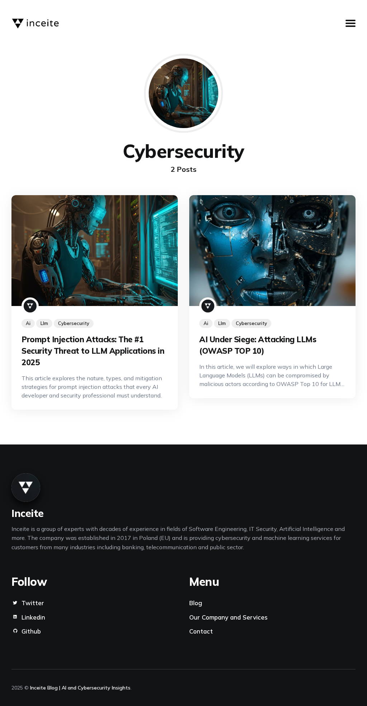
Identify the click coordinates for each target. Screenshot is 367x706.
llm (44, 323)
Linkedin (33, 617)
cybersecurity (73, 323)
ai (28, 323)
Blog (195, 603)
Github (31, 631)
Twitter (33, 603)
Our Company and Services (228, 617)
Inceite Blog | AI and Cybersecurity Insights (80, 687)
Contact (201, 631)
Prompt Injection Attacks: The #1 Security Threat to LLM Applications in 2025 (93, 351)
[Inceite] (30, 306)
